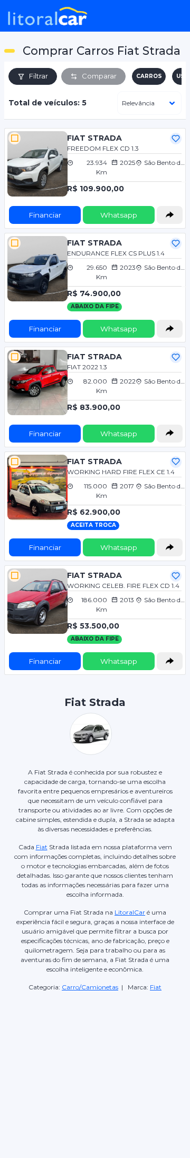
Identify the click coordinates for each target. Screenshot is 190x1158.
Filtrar (38, 76)
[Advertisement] (95, 1056)
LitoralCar (130, 912)
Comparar (99, 76)
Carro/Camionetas (90, 987)
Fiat (42, 847)
